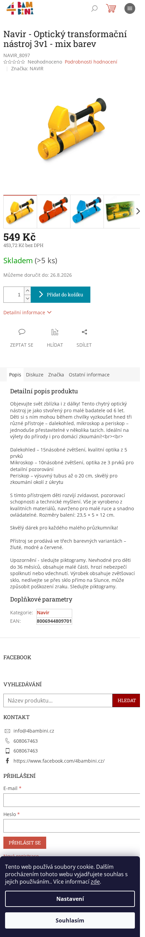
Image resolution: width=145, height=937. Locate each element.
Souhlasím (70, 920)
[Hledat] (94, 8)
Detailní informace (24, 312)
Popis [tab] (15, 374)
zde (95, 881)
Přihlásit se (25, 842)
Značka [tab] (56, 374)
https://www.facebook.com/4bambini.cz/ (59, 761)
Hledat (127, 700)
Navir (43, 612)
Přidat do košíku (65, 294)
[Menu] (130, 8)
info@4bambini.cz (33, 731)
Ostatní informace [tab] (89, 374)
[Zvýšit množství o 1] (27, 291)
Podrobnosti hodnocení (91, 61)
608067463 (25, 741)
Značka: (27, 68)
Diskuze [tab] (35, 374)
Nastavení (70, 899)
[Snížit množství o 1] (27, 298)
